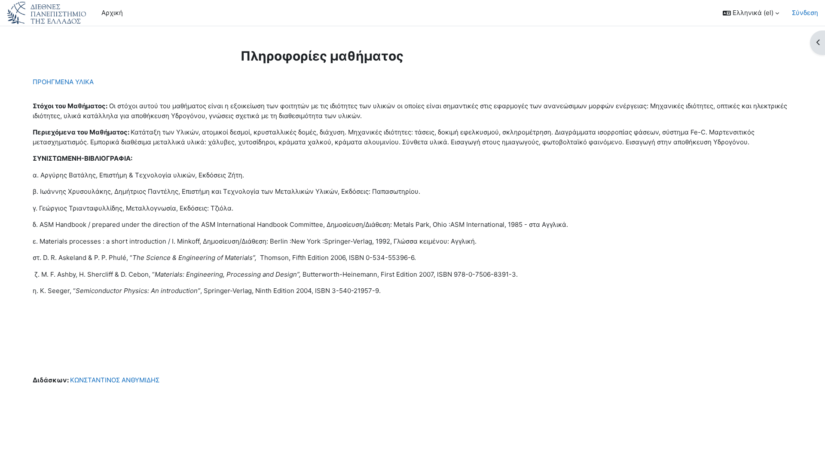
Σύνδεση (805, 13)
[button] (751, 13)
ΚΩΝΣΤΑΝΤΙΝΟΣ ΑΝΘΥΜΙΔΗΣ (114, 380)
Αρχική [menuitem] (112, 13)
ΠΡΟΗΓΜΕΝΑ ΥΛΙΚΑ (63, 82)
